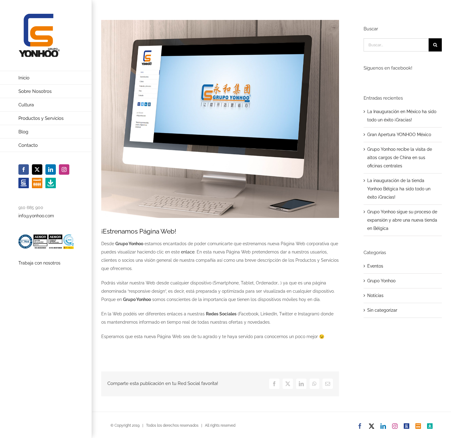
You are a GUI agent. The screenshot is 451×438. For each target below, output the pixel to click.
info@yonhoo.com (36, 215)
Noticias (375, 295)
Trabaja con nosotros (39, 263)
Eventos (375, 266)
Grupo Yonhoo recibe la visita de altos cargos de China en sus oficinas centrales (399, 157)
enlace (188, 251)
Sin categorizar (382, 310)
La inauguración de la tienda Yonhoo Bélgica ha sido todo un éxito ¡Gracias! (398, 189)
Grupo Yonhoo (381, 280)
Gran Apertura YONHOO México (399, 134)
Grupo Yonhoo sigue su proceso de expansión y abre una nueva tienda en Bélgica (402, 220)
